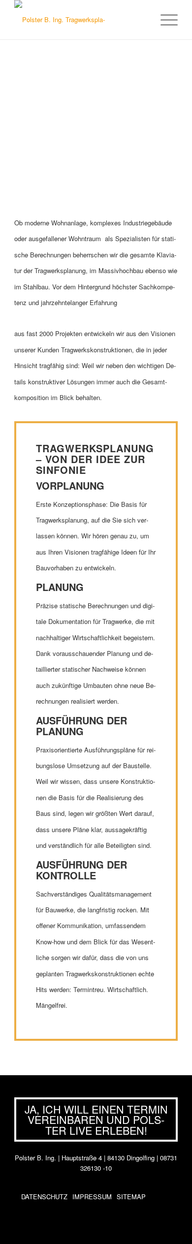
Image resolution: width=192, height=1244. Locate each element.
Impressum (92, 1196)
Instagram (155, 1196)
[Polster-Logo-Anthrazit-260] (63, 19)
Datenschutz (44, 1196)
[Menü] (164, 19)
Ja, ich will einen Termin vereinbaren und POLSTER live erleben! (96, 1119)
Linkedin (168, 1196)
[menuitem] (164, 19)
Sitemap (131, 1196)
